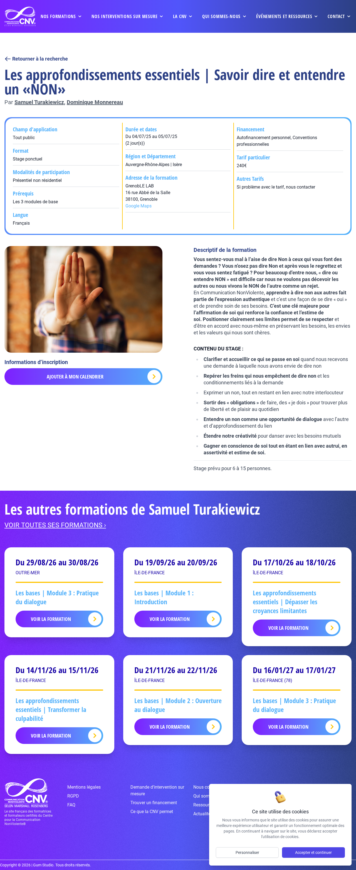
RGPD (73, 796)
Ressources (204, 805)
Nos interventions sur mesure (124, 16)
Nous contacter (208, 787)
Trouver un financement (153, 802)
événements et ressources (284, 16)
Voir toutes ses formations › (55, 525)
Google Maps (138, 206)
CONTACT (336, 16)
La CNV (180, 16)
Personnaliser (247, 852)
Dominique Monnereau (95, 102)
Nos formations (58, 16)
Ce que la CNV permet (151, 811)
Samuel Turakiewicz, (39, 102)
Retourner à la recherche (40, 59)
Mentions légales (84, 787)
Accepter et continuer (313, 852)
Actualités (203, 813)
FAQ (71, 805)
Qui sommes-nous (221, 16)
